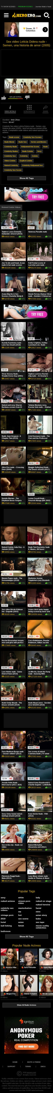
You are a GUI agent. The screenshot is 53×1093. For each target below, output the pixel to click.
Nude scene (14, 137)
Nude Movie (9, 142)
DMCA (43, 1066)
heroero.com (31, 1072)
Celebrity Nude (10, 147)
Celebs (35, 156)
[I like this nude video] (4, 99)
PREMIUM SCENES (25, 6)
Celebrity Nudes (11, 151)
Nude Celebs (27, 151)
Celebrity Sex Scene (12, 170)
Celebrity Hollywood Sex (32, 165)
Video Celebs (9, 161)
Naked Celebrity (11, 165)
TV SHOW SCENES (8, 6)
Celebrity (24, 156)
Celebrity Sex (10, 156)
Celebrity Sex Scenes (32, 137)
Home (15, 1062)
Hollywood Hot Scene (30, 147)
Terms (28, 1066)
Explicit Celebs (26, 161)
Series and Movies (38, 142)
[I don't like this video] (27, 99)
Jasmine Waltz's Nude (43, 6)
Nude (45, 147)
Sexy (39, 151)
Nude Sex (23, 142)
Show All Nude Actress (26, 1005)
